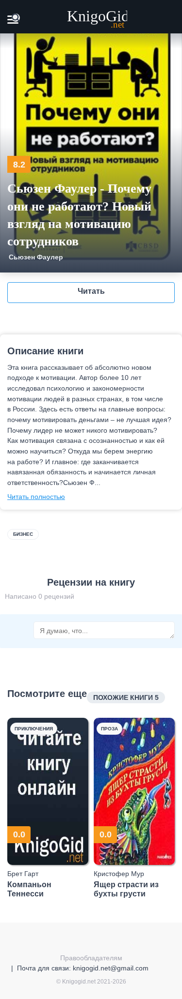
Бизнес (23, 534)
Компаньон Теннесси (29, 889)
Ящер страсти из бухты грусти (126, 889)
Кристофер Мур (119, 874)
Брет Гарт (22, 874)
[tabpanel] (48, 808)
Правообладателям (91, 958)
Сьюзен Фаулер (36, 257)
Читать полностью (36, 496)
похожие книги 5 (126, 697)
